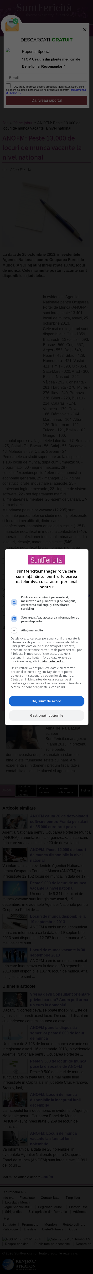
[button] (47, 630)
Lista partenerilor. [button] (53, 661)
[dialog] (46, 637)
